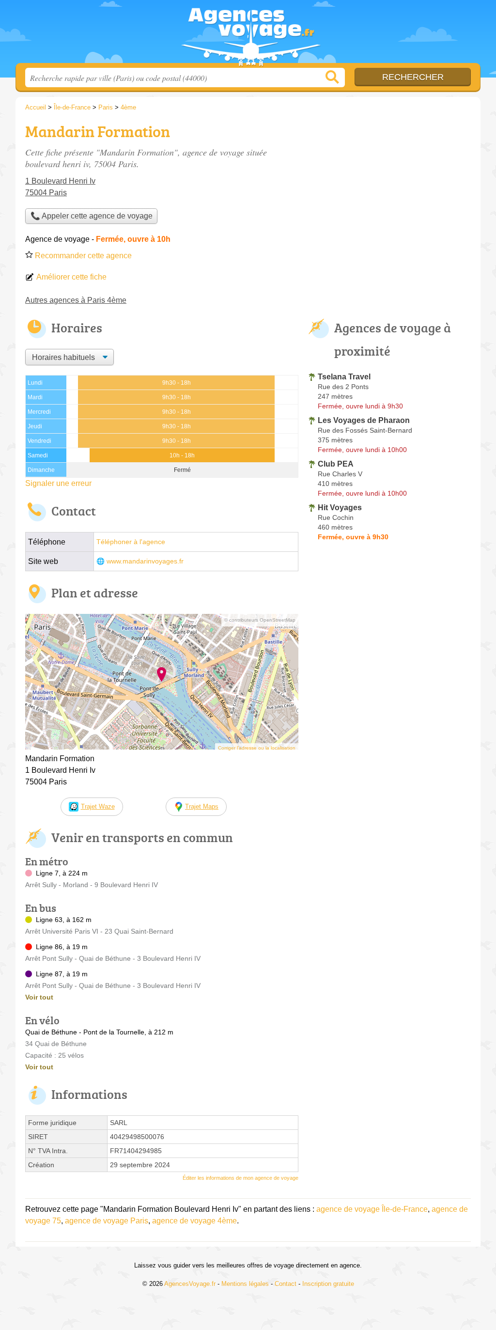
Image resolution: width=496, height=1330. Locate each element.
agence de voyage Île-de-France (372, 1209)
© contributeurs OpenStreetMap (259, 620)
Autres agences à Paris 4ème (75, 300)
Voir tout (39, 997)
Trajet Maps (201, 806)
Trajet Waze (98, 806)
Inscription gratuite (328, 1283)
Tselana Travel (344, 377)
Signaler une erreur (58, 483)
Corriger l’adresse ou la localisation (256, 748)
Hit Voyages (340, 507)
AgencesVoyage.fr (248, 34)
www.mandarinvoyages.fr (145, 561)
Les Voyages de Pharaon (364, 420)
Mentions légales (245, 1283)
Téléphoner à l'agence (130, 542)
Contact (285, 1283)
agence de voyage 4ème (194, 1221)
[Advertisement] (389, 187)
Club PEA (336, 464)
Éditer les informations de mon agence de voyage (240, 1178)
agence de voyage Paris (106, 1221)
